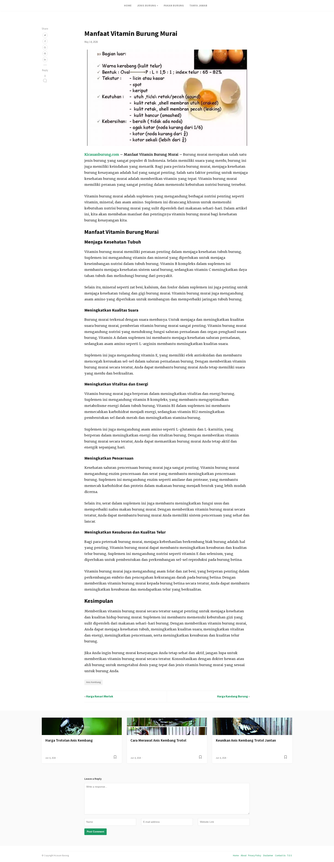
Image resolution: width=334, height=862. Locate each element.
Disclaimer (268, 855)
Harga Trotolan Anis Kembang (69, 740)
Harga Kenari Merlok (99, 696)
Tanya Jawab (198, 5)
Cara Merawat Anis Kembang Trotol (158, 740)
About (243, 855)
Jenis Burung (146, 5)
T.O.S (289, 855)
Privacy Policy (254, 855)
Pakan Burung (174, 5)
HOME (128, 5)
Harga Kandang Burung (232, 696)
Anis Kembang (93, 682)
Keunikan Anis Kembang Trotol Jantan (246, 740)
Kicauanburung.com (101, 154)
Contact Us (280, 855)
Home (236, 855)
